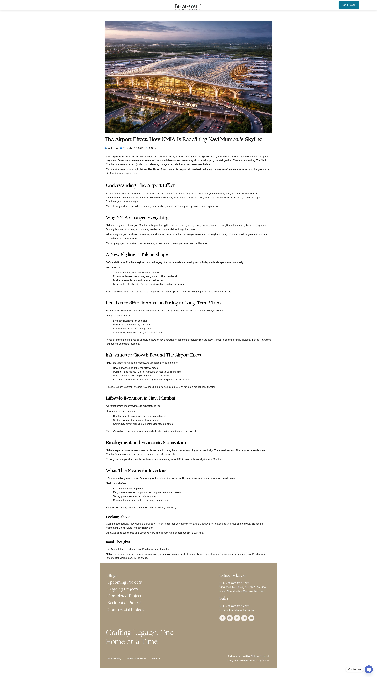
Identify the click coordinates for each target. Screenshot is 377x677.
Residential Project (124, 603)
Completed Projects (125, 596)
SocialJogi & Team (260, 660)
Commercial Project (126, 610)
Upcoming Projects (125, 582)
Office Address (232, 576)
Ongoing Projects (123, 589)
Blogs (112, 576)
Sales (224, 598)
